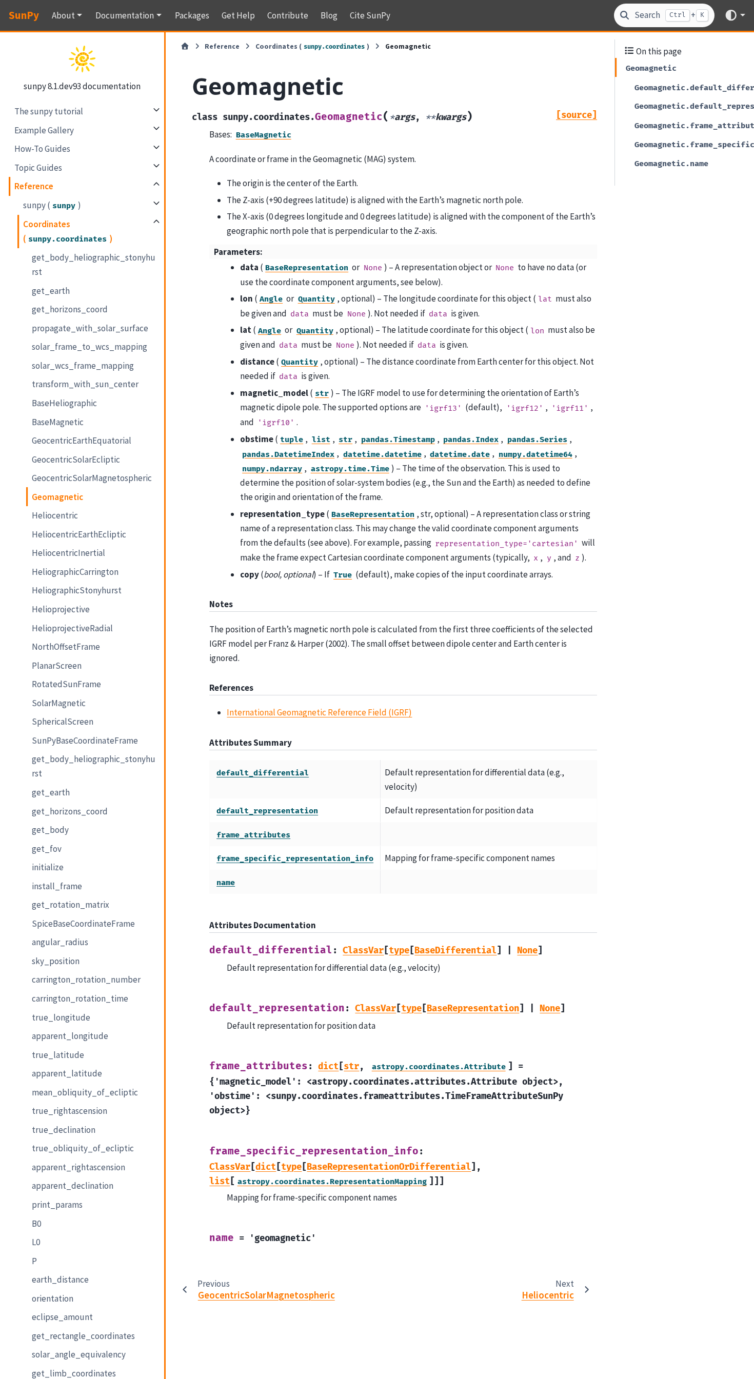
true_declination (63, 1129)
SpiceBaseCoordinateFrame (83, 923)
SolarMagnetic (59, 702)
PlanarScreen (57, 665)
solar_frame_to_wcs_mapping (89, 346)
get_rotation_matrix (70, 904)
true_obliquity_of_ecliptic (83, 1147)
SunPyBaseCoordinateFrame (85, 740)
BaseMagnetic (58, 421)
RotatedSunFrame (66, 683)
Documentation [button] (124, 15)
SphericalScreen (62, 721)
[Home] (185, 46)
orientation (52, 1298)
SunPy (24, 15)
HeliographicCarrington (75, 571)
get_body (50, 829)
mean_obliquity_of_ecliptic (85, 1091)
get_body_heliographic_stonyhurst (93, 264)
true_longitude (61, 1017)
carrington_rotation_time (80, 998)
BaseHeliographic (64, 402)
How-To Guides (42, 148)
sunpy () (52, 204)
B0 (36, 1223)
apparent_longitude (70, 1035)
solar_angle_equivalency (79, 1354)
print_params (57, 1204)
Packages (192, 15)
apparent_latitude (67, 1072)
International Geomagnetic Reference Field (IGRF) (319, 712)
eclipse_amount (62, 1316)
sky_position (56, 960)
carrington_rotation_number (86, 979)
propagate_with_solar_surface (90, 327)
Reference (33, 185)
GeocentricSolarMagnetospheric (92, 477)
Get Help (238, 15)
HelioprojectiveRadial (72, 627)
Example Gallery (44, 129)
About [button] (63, 15)
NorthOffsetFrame (66, 646)
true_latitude (58, 1054)
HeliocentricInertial (68, 552)
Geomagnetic (57, 496)
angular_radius (60, 941)
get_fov (47, 848)
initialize (48, 866)
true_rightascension (69, 1110)
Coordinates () (67, 231)
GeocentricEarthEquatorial (81, 440)
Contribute (287, 15)
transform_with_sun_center (85, 383)
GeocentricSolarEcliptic (76, 459)
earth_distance (60, 1279)
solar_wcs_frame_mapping (83, 365)
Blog (329, 15)
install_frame (57, 885)
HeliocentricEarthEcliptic (79, 533)
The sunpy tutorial (48, 110)
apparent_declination (72, 1185)
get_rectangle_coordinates (83, 1335)
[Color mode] (734, 15)
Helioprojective (61, 608)
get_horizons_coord (70, 308)
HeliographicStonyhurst (77, 589)
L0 (36, 1241)
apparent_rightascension (78, 1166)
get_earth (51, 290)
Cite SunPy (370, 15)
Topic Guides (38, 167)
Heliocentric (55, 515)
